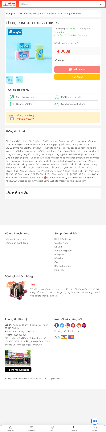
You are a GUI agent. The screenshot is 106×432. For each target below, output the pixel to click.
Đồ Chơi (58, 246)
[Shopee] (78, 325)
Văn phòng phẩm (63, 250)
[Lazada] (84, 325)
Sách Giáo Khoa (62, 239)
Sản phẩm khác (17, 193)
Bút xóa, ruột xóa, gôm (31, 13)
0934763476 (25, 119)
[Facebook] (56, 325)
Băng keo (59, 258)
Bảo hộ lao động (62, 266)
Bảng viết (59, 254)
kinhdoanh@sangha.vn (23, 331)
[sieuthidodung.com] (9, 4)
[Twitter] (62, 325)
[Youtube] (73, 325)
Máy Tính (59, 269)
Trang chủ (11, 13)
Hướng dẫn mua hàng (16, 239)
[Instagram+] (67, 325)
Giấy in (57, 262)
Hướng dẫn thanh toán (16, 242)
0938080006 (20, 334)
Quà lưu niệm (61, 242)
